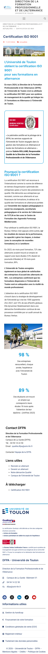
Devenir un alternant (19, 469)
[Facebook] (4, 597)
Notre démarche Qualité (21, 472)
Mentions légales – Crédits (14, 652)
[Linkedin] (19, 597)
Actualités (23, 42)
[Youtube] (34, 597)
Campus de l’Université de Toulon (25, 475)
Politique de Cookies (37, 652)
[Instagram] (12, 597)
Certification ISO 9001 (20, 490)
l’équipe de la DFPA (23, 452)
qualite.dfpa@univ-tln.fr (22, 446)
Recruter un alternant (20, 466)
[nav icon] (24, 18)
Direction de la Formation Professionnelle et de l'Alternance (29, 6)
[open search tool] (45, 18)
